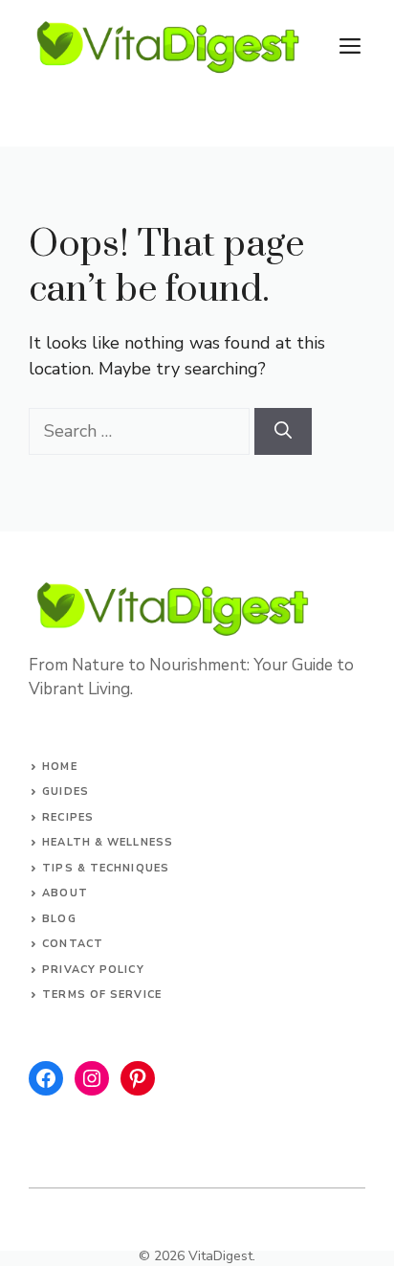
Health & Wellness (107, 842)
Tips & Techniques (105, 868)
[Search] (283, 431)
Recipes (68, 817)
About (65, 893)
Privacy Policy (92, 969)
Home (59, 766)
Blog (59, 919)
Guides (65, 791)
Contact (72, 944)
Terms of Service (102, 994)
